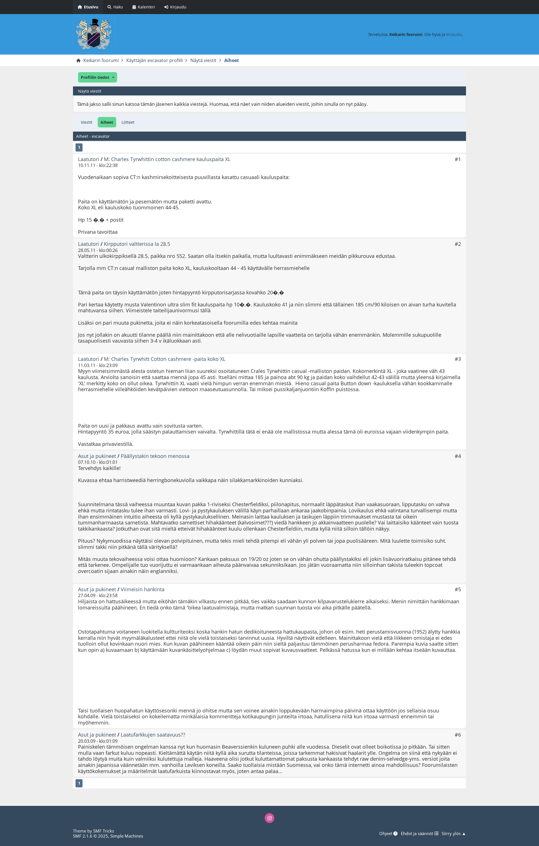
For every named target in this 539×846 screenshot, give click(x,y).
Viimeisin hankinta (143, 589)
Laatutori (88, 159)
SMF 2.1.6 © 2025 (90, 836)
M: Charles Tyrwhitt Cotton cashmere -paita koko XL (164, 359)
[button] (97, 77)
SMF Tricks (103, 831)
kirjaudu (454, 34)
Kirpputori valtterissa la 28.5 (137, 243)
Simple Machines (126, 836)
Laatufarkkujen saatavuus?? (153, 734)
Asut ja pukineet (97, 456)
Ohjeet (386, 833)
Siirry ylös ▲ (454, 833)
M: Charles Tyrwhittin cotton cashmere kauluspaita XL (167, 159)
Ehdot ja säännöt (417, 833)
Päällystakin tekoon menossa (155, 456)
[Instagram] (269, 818)
